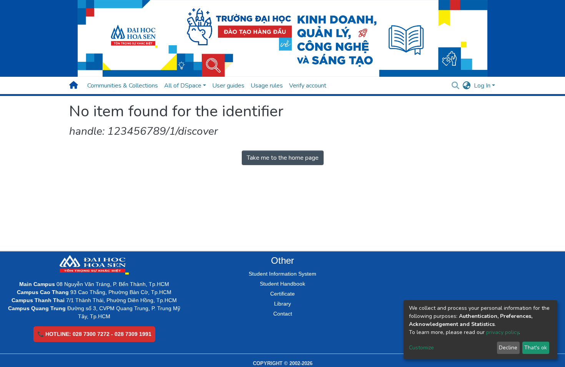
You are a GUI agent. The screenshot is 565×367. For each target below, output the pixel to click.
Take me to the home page (283, 158)
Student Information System (282, 274)
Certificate (282, 294)
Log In (482, 85)
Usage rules (267, 85)
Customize (421, 347)
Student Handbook (282, 284)
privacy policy (502, 332)
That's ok (535, 347)
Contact (282, 314)
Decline (508, 347)
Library (282, 304)
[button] (467, 85)
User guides (228, 85)
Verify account (307, 85)
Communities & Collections (122, 85)
